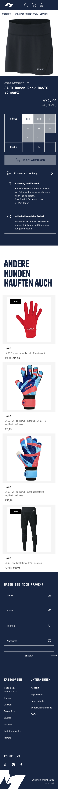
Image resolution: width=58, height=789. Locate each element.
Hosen (7, 697)
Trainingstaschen (13, 730)
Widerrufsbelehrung (41, 707)
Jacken (8, 704)
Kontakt (35, 687)
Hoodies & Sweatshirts (10, 689)
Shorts (7, 717)
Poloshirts (9, 711)
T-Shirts (8, 724)
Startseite (6, 13)
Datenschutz (37, 700)
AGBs (33, 714)
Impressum (37, 694)
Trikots (7, 737)
